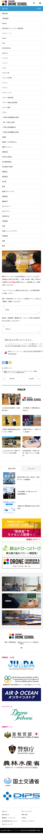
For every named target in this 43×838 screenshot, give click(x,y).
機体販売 (5, 201)
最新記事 (5, 13)
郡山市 (22, 372)
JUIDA (5, 371)
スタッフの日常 (7, 78)
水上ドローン (6, 206)
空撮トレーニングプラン (10, 231)
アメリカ (5, 58)
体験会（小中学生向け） (10, 142)
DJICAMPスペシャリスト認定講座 (12, 28)
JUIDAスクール (7, 33)
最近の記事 (11, 468)
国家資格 (5, 152)
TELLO (4, 38)
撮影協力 (5, 172)
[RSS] (21, 647)
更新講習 (5, 177)
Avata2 (4, 23)
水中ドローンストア (7, 824)
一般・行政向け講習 (8, 122)
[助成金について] (21, 590)
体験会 (4, 137)
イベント (5, 63)
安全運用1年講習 (7, 167)
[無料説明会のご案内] (21, 624)
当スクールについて (27, 811)
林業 (3, 186)
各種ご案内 (25, 814)
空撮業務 (5, 236)
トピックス (31, 468)
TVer (3, 43)
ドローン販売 (6, 107)
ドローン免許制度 (7, 97)
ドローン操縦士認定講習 (10, 102)
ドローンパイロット (23, 371)
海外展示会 (5, 216)
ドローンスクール (13, 371)
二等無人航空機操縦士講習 (10, 132)
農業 (3, 246)
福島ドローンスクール (10, 372)
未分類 (4, 181)
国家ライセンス (7, 147)
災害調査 (5, 221)
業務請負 (5, 196)
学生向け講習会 (7, 157)
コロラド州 (5, 73)
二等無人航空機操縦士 (9, 127)
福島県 (18, 372)
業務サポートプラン (8, 191)
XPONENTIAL (6, 48)
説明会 (7, 310)
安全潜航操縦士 (7, 162)
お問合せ (8, 329)
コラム (4, 68)
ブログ (4, 112)
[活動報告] (21, 607)
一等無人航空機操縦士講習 (10, 117)
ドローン (5, 88)
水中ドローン (6, 211)
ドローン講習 (33, 371)
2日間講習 (5, 18)
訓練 (3, 241)
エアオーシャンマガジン (28, 821)
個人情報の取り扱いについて (10, 821)
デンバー (5, 83)
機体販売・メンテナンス (8, 818)
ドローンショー (7, 93)
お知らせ (5, 53)
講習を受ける (5, 814)
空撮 (3, 226)
